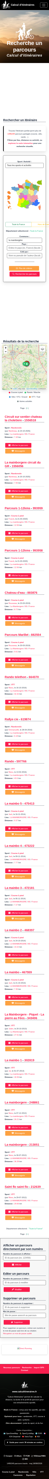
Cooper (8, 1456)
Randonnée (16, 428)
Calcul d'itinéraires (22, 4)
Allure (19, 1456)
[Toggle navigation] (43, 5)
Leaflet (14, 389)
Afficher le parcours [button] (19, 445)
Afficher (18, 1265)
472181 (29, 888)
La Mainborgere (17, 606)
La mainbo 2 (13, 930)
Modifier (18, 1289)
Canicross (17, 1475)
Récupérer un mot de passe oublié (17, 1333)
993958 (38, 550)
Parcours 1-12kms (17, 508)
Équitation (31, 1475)
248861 (34, 1102)
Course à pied (17, 516)
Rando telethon (15, 677)
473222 (29, 845)
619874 (26, 719)
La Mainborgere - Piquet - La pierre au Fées (24, 1016)
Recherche (27, 1367)
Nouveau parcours (11, 1367)
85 (26, 434)
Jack (10, 814)
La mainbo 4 (13, 845)
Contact (24, 1370)
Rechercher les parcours (25, 274)
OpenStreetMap (32, 389)
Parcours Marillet (16, 634)
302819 (29, 1060)
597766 (21, 761)
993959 (38, 508)
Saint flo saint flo (16, 1186)
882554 (36, 634)
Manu (11, 688)
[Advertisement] (24, 92)
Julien (11, 1029)
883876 (32, 592)
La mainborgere (17, 434)
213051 (34, 1144)
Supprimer (18, 1322)
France (32, 434)
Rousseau (13, 603)
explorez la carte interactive (20, 143)
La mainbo (12, 972)
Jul (10, 1071)
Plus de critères (25, 268)
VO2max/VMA (39, 1456)
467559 (27, 972)
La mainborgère (17, 522)
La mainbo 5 (13, 803)
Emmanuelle (14, 730)
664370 (34, 677)
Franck (11, 519)
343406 (32, 1018)
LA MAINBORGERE (18, 817)
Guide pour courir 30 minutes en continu (25, 1442)
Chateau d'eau (15, 592)
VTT (13, 684)
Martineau (13, 431)
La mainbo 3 (13, 888)
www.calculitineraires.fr (24, 1391)
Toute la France (18, 224)
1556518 (30, 420)
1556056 (17, 466)
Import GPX (39, 1367)
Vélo (34, 1472)
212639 (36, 1186)
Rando (9, 761)
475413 (29, 803)
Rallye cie (11, 719)
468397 (29, 930)
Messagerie (19, 451)
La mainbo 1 (13, 1060)
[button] (25, 364)
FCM (27, 1456)
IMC (26, 1459)
